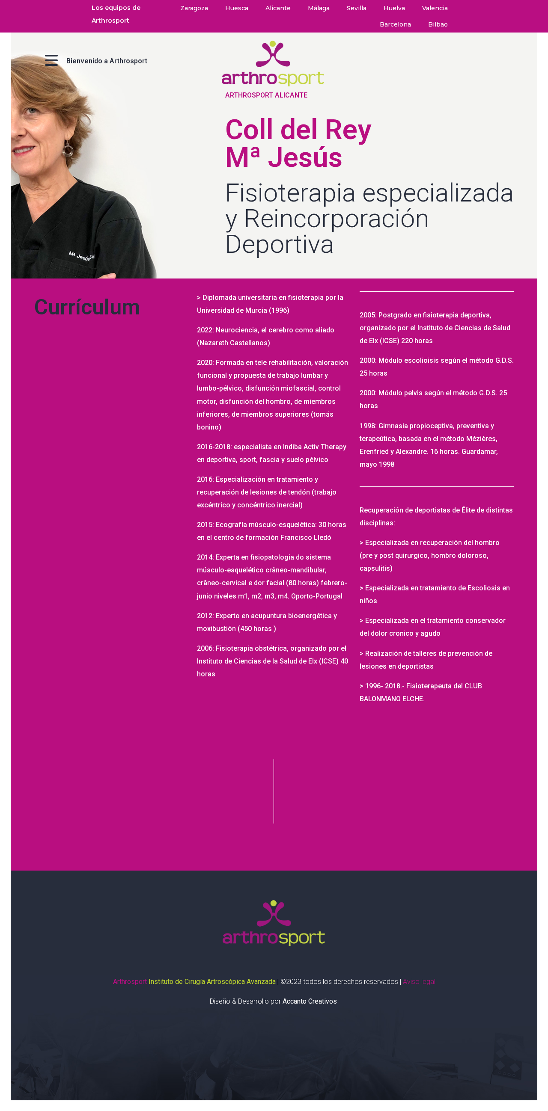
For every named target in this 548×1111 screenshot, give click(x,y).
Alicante (278, 8)
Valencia (435, 8)
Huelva (394, 8)
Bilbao (438, 24)
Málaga (319, 8)
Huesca (236, 8)
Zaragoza (194, 8)
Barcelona (395, 24)
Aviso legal (419, 982)
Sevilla (356, 8)
